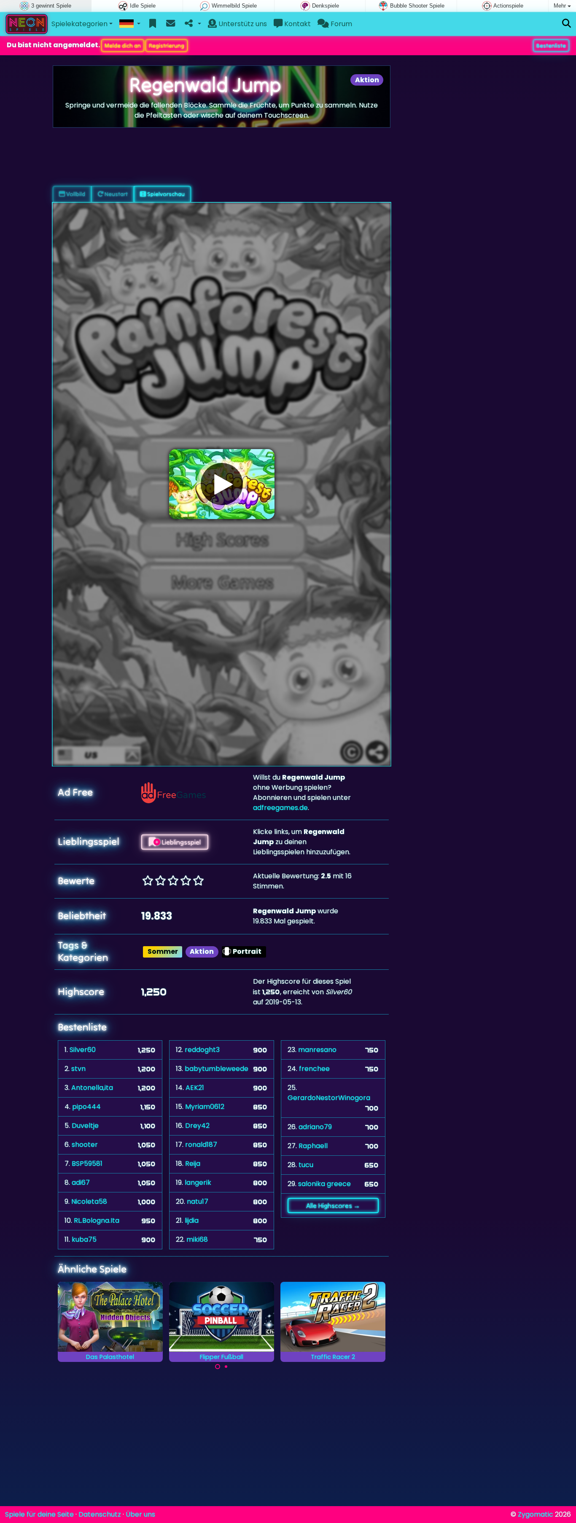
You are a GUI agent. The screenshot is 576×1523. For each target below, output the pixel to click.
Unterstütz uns (242, 24)
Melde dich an (123, 45)
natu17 (197, 1201)
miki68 (197, 1239)
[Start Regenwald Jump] (222, 484)
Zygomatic (535, 1514)
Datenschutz (99, 1514)
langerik (198, 1182)
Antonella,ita (92, 1087)
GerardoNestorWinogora (329, 1098)
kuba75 (84, 1239)
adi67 (81, 1182)
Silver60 (83, 1050)
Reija (192, 1163)
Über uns (140, 1514)
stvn (78, 1069)
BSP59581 (87, 1163)
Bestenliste (551, 45)
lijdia (192, 1220)
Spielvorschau (165, 194)
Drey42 (197, 1125)
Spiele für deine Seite (39, 1514)
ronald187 (201, 1144)
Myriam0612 (204, 1106)
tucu (306, 1165)
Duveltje (85, 1125)
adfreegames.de (280, 808)
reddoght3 (202, 1050)
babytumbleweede (216, 1069)
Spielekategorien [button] (79, 24)
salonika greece (324, 1184)
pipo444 (86, 1106)
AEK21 (195, 1087)
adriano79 (315, 1127)
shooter (85, 1144)
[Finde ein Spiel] (566, 24)
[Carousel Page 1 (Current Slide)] (217, 1366)
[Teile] (192, 24)
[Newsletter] (170, 24)
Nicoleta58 (89, 1201)
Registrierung (166, 45)
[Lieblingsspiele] (153, 24)
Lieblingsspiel (180, 842)
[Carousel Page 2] (226, 1366)
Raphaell (313, 1146)
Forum (340, 24)
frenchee (314, 1069)
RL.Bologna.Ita (96, 1220)
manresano (317, 1050)
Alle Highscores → (333, 1205)
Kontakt (297, 24)
